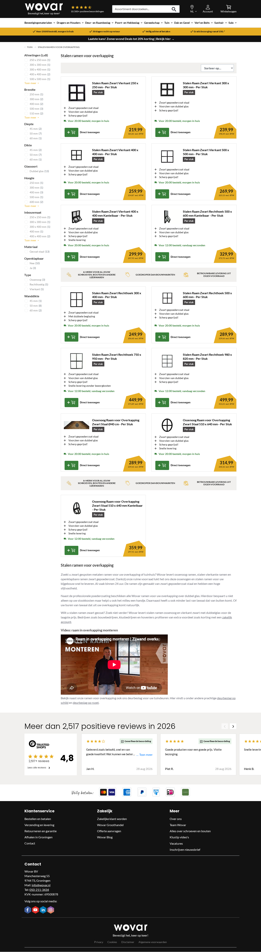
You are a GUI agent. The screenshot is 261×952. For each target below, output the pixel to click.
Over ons (176, 819)
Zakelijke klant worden (112, 819)
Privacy (98, 942)
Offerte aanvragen (109, 831)
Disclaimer (127, 942)
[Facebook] (28, 910)
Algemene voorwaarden (153, 942)
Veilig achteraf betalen (158, 31)
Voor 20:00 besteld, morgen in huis (55, 31)
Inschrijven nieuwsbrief (185, 849)
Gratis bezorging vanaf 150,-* (209, 31)
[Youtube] (36, 910)
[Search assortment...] (174, 9)
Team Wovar (178, 825)
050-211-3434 (39, 889)
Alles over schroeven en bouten (190, 831)
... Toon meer (144, 755)
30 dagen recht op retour (106, 31)
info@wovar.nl (41, 885)
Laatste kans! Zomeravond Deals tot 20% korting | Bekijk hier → (131, 39)
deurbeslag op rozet (86, 702)
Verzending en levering (39, 825)
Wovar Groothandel (110, 825)
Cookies (112, 942)
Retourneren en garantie (40, 831)
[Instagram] (51, 910)
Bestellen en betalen (37, 819)
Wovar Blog (105, 837)
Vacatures (176, 843)
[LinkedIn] (43, 910)
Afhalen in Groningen (38, 837)
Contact (29, 843)
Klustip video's (179, 837)
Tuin (29, 47)
